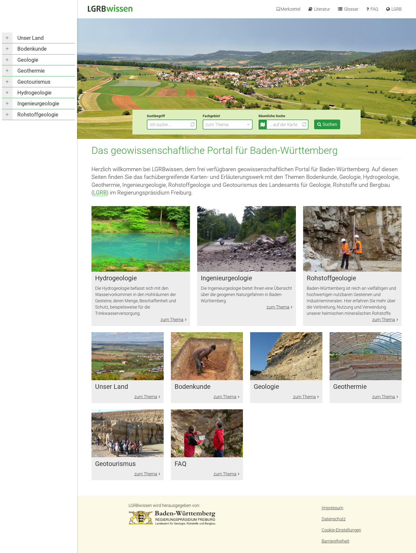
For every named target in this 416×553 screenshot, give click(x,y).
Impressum (332, 507)
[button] (228, 124)
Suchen (330, 124)
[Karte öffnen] (263, 124)
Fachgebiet (211, 116)
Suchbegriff (156, 116)
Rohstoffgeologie (37, 115)
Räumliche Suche (272, 116)
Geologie (27, 60)
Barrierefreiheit (335, 541)
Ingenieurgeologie (38, 104)
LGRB (100, 192)
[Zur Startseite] (110, 7)
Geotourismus (33, 82)
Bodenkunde (32, 49)
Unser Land (30, 38)
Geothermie (31, 71)
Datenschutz (334, 518)
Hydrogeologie (34, 93)
